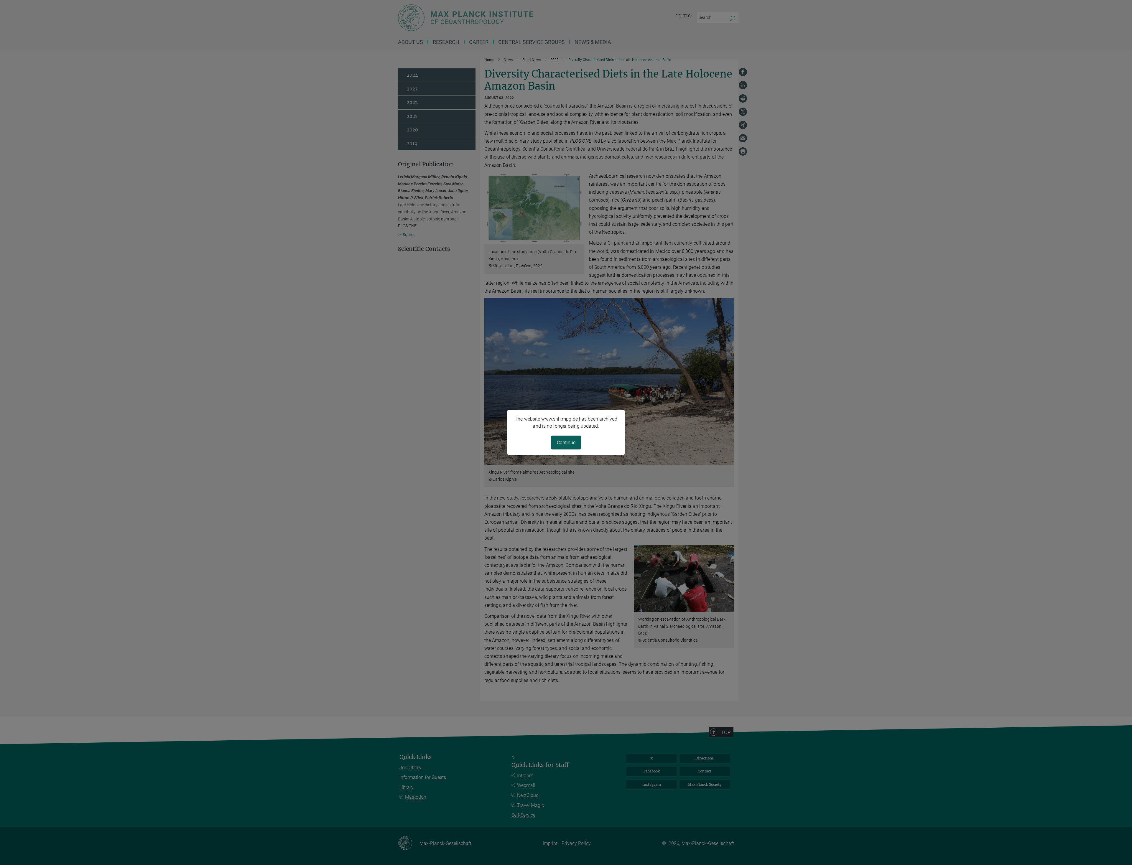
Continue (566, 442)
